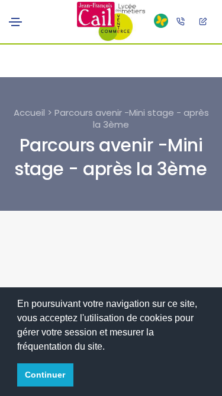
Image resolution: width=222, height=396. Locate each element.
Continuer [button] (45, 374)
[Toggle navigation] (15, 22)
